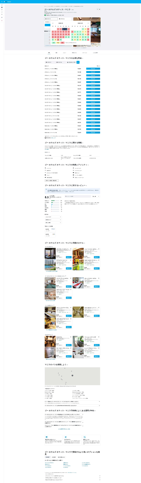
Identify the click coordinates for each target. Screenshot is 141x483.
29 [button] (58, 39)
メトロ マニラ (63, 6)
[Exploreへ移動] (1, 14)
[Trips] (1, 17)
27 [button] (52, 39)
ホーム (45, 6)
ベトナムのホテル (85, 465)
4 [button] (72, 31)
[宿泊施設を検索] (1, 7)
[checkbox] (50, 230)
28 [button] (55, 39)
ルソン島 (56, 6)
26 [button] (68, 37)
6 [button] (77, 31)
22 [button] (58, 37)
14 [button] (55, 34)
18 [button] (66, 34)
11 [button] (66, 31)
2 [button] (85, 29)
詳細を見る (69, 257)
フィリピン (49, 6)
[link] (51, 271)
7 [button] (55, 31)
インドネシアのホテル (86, 462)
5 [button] (68, 29)
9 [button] (85, 31)
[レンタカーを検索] (1, 10)
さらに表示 (47, 149)
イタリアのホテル (48, 467)
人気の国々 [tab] (48, 457)
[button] (2, 1)
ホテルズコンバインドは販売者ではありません (54, 475)
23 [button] (60, 37)
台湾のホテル (65, 462)
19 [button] (68, 34)
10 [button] (63, 31)
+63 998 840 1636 (47, 13)
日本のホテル (47, 464)
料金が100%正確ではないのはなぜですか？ (54, 479)
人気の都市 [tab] (54, 457)
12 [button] (68, 31)
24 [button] (63, 37)
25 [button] (66, 37)
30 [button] (60, 39)
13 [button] (52, 34)
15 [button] (58, 34)
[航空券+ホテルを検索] (1, 12)
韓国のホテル (65, 464)
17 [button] (63, 34)
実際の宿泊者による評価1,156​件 (57, 15)
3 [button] (63, 29)
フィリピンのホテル (66, 465)
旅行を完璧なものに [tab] (61, 457)
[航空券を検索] (1, 5)
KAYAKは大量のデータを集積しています (53, 477)
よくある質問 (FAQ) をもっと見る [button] (64, 428)
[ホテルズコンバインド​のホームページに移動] (7, 1)
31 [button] (88, 39)
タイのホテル (65, 467)
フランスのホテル (48, 465)
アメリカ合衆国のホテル (86, 464)
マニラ (69, 6)
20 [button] (52, 37)
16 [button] (60, 34)
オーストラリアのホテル (49, 462)
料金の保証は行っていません (72, 472)
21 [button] (55, 37)
